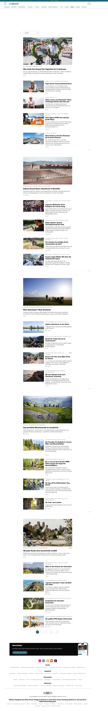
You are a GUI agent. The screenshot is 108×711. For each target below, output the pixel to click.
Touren (72, 7)
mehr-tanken (60, 703)
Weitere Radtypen (53, 7)
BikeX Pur (55, 673)
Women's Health (55, 706)
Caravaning (34, 703)
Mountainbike (21, 7)
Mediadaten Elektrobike (55, 667)
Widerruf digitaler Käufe (79, 673)
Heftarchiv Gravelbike (58, 685)
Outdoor (85, 703)
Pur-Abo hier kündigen (65, 673)
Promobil (37, 706)
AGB (27, 679)
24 (51, 632)
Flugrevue (46, 703)
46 (57, 632)
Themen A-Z (48, 673)
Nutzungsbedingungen (36, 679)
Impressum (22, 679)
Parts (61, 7)
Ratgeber (77, 7)
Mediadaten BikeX (14, 667)
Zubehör (67, 7)
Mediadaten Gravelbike (69, 667)
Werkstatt (84, 7)
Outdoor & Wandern (22, 673)
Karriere (80, 679)
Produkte (56, 0)
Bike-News (14, 7)
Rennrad (30, 7)
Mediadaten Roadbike (41, 667)
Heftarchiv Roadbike (33, 685)
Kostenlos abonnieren (20, 652)
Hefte (52, 0)
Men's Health (68, 703)
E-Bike (37, 7)
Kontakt (15, 679)
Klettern (31, 673)
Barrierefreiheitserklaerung (69, 679)
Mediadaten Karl (81, 667)
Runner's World (46, 706)
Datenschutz (47, 679)
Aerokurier (9, 703)
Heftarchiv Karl (70, 685)
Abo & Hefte (78, 685)
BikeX (27, 703)
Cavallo (41, 703)
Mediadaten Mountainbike (27, 667)
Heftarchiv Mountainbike (20, 685)
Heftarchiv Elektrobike (45, 685)
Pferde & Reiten (39, 673)
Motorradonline (78, 703)
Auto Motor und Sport (19, 703)
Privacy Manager (56, 679)
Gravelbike (44, 7)
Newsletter (7, 7)
